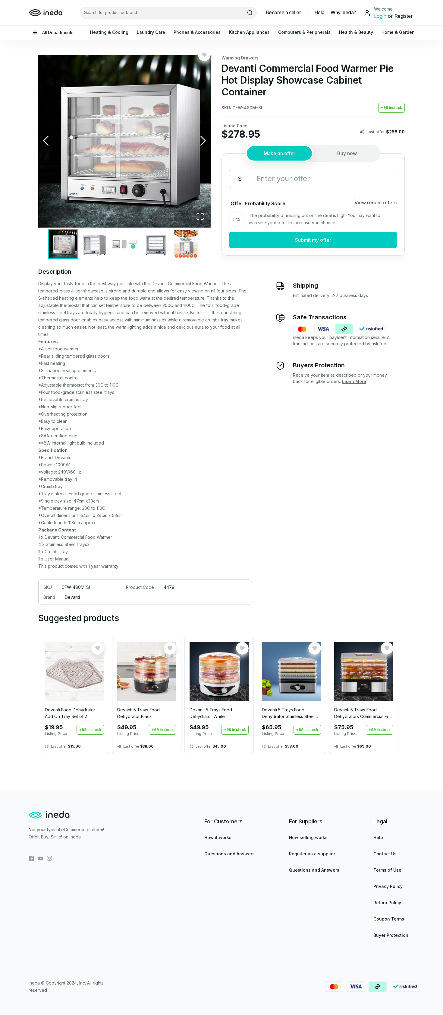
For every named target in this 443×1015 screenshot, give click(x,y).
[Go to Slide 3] (124, 244)
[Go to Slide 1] (63, 244)
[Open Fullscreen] (200, 217)
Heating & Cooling (109, 32)
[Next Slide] (203, 141)
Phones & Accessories (197, 32)
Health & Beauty (356, 32)
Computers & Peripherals (304, 32)
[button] (124, 141)
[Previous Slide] (45, 141)
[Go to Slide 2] (94, 244)
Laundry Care (151, 32)
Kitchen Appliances (249, 32)
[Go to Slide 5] (186, 244)
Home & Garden (398, 32)
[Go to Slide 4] (155, 244)
